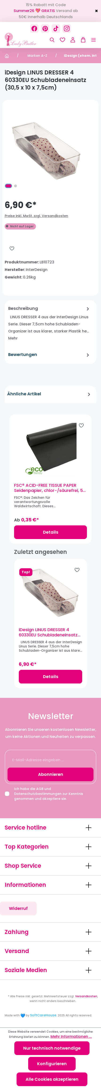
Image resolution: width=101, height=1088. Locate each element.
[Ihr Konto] (73, 40)
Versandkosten (86, 996)
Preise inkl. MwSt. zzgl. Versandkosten (36, 215)
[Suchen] (52, 40)
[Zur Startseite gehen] (28, 40)
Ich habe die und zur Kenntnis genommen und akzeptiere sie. (48, 793)
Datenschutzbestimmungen (38, 793)
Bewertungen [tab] (22, 354)
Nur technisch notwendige (52, 1048)
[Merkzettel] (62, 40)
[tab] (49, 323)
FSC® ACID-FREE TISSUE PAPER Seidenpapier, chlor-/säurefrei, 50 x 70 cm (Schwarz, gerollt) (49, 488)
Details (50, 532)
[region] (50, 479)
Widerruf (18, 908)
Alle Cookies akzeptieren (52, 1079)
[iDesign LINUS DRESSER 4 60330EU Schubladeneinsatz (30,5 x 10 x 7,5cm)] (50, 593)
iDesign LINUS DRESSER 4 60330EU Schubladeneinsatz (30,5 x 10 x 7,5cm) (48, 632)
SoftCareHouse (43, 1015)
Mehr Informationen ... (71, 1036)
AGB (39, 788)
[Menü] (91, 40)
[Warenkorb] (82, 40)
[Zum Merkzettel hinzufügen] (12, 248)
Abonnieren (50, 774)
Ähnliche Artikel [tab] (24, 394)
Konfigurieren (52, 1064)
